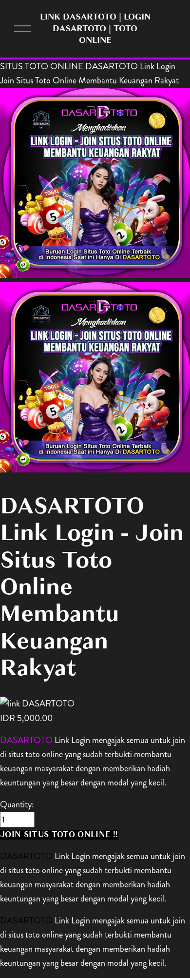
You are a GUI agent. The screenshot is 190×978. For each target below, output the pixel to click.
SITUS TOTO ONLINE (41, 66)
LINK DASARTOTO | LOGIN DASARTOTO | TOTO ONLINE (95, 28)
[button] (59, 835)
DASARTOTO (26, 740)
